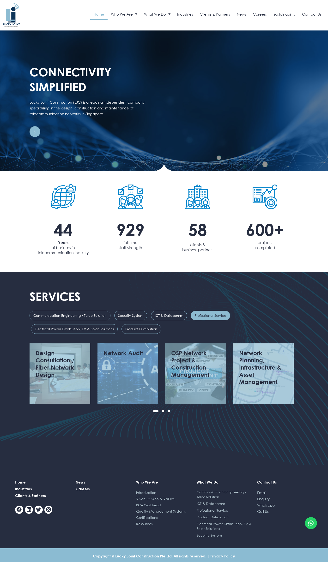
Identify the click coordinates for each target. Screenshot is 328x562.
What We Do (155, 14)
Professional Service (210, 315)
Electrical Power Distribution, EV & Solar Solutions (74, 329)
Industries (185, 14)
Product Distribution (141, 329)
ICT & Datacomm (169, 315)
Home (99, 14)
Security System (130, 315)
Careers (260, 14)
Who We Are (122, 14)
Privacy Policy (222, 556)
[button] (156, 411)
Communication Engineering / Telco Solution (70, 315)
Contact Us (312, 14)
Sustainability (284, 14)
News (241, 14)
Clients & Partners (215, 14)
